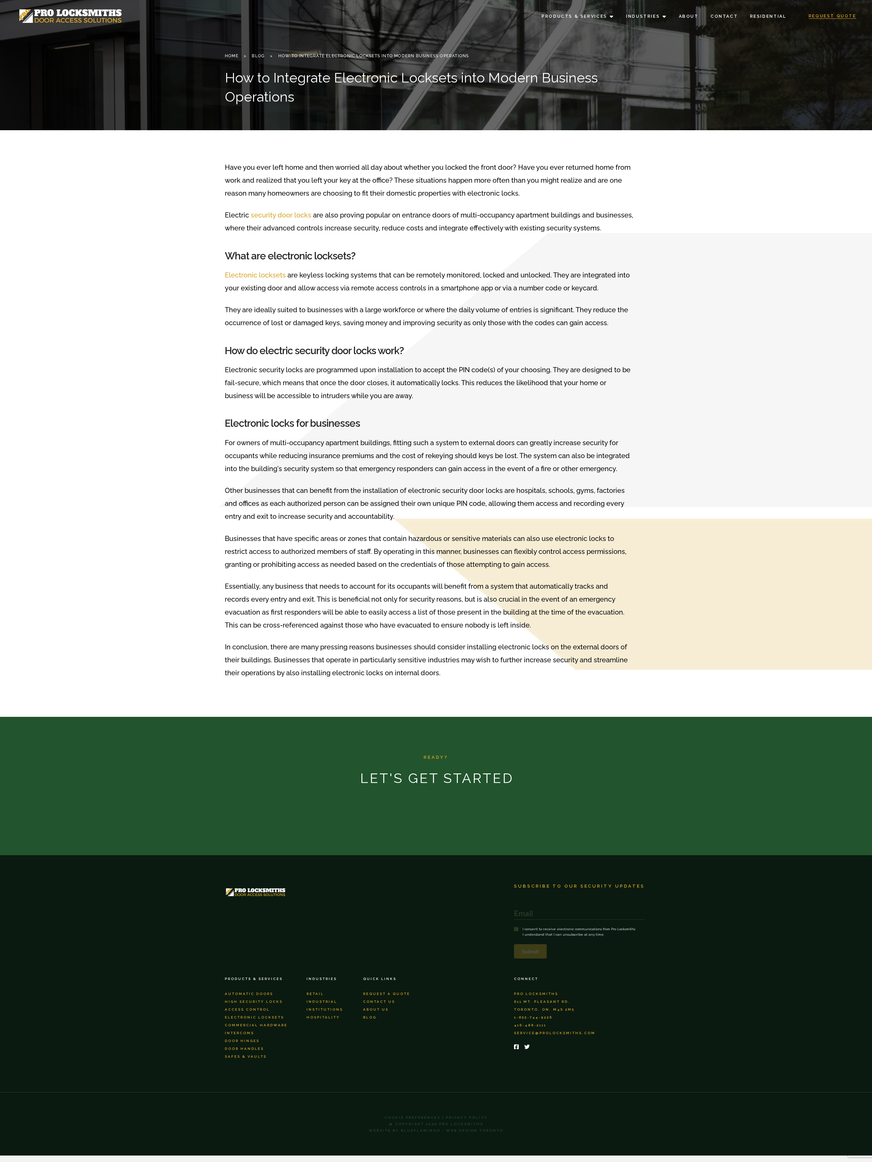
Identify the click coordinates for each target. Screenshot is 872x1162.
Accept (772, 1138)
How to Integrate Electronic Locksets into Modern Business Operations (373, 56)
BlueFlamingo (420, 1130)
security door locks (281, 215)
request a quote (386, 994)
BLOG (258, 56)
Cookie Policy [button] (824, 1115)
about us (376, 1009)
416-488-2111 (530, 1025)
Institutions (325, 1009)
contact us (379, 1001)
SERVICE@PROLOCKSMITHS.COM (554, 1033)
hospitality (323, 1017)
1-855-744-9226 (533, 1017)
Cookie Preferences (412, 1117)
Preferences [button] (796, 1122)
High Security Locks (254, 1001)
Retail (315, 994)
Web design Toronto (474, 1130)
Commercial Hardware (256, 1025)
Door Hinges (242, 1041)
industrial (322, 1001)
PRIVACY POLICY (467, 1117)
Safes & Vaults (246, 1056)
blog (369, 1017)
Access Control (247, 1009)
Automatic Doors (249, 994)
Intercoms (239, 1033)
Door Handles (244, 1049)
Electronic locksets (255, 275)
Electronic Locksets (254, 1017)
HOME (231, 56)
